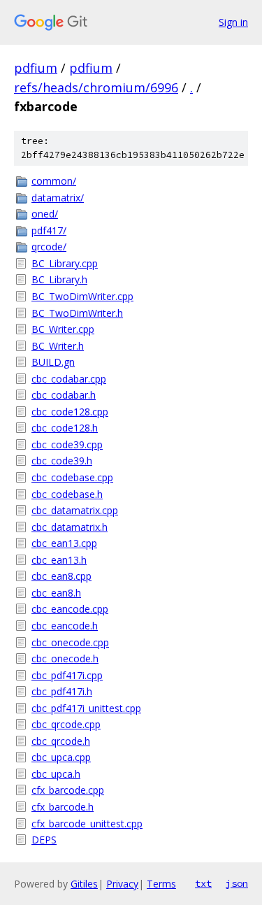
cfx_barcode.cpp (67, 790)
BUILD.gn (53, 362)
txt (203, 883)
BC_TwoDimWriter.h (77, 313)
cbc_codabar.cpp (68, 378)
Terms (161, 883)
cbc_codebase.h (67, 494)
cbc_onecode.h (65, 658)
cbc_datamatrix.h (69, 527)
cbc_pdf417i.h (61, 691)
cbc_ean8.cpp (61, 576)
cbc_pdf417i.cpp (67, 675)
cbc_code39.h (61, 460)
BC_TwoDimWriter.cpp (82, 296)
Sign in (233, 22)
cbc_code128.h (64, 427)
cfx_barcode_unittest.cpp (87, 823)
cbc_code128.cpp (69, 411)
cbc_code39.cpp (67, 444)
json (237, 883)
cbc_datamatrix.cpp (74, 510)
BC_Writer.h (57, 345)
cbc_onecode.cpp (70, 642)
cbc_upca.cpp (61, 757)
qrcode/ (48, 246)
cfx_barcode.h (62, 806)
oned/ (44, 213)
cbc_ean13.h (59, 559)
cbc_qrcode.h (60, 741)
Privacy (122, 883)
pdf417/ (48, 230)
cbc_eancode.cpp (69, 608)
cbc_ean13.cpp (64, 543)
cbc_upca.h (55, 774)
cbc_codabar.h (63, 394)
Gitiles (84, 883)
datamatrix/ (57, 197)
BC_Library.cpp (64, 263)
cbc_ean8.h (56, 592)
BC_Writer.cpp (62, 329)
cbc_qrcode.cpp (66, 724)
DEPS (44, 839)
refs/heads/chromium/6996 (96, 87)
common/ (53, 180)
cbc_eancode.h (64, 625)
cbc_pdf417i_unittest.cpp (86, 708)
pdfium (35, 67)
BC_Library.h (59, 279)
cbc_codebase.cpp (72, 477)
